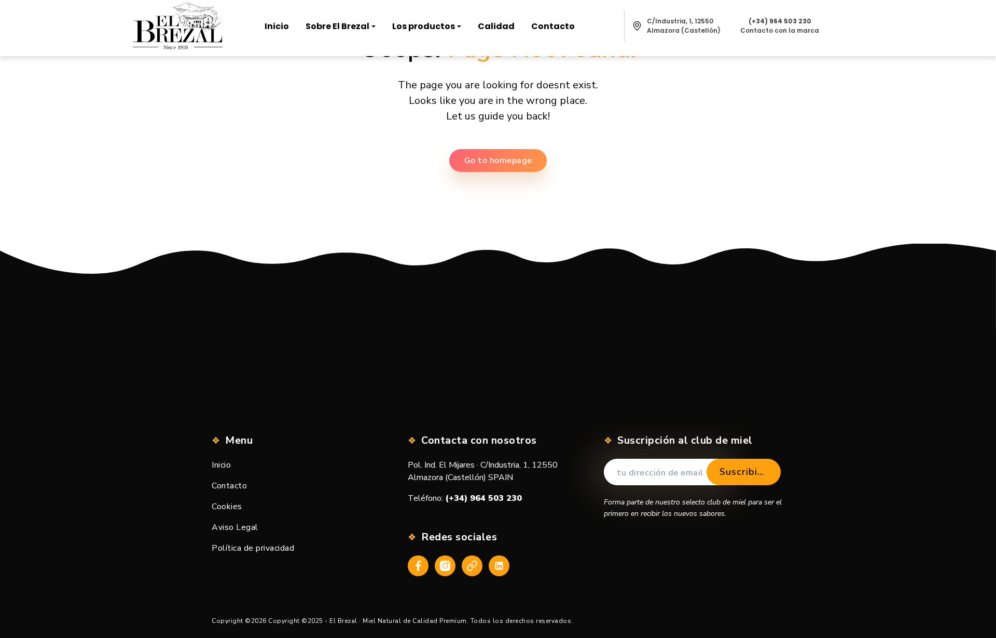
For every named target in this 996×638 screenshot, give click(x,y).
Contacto (229, 485)
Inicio (221, 465)
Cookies (227, 506)
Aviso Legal (235, 527)
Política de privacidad (253, 548)
